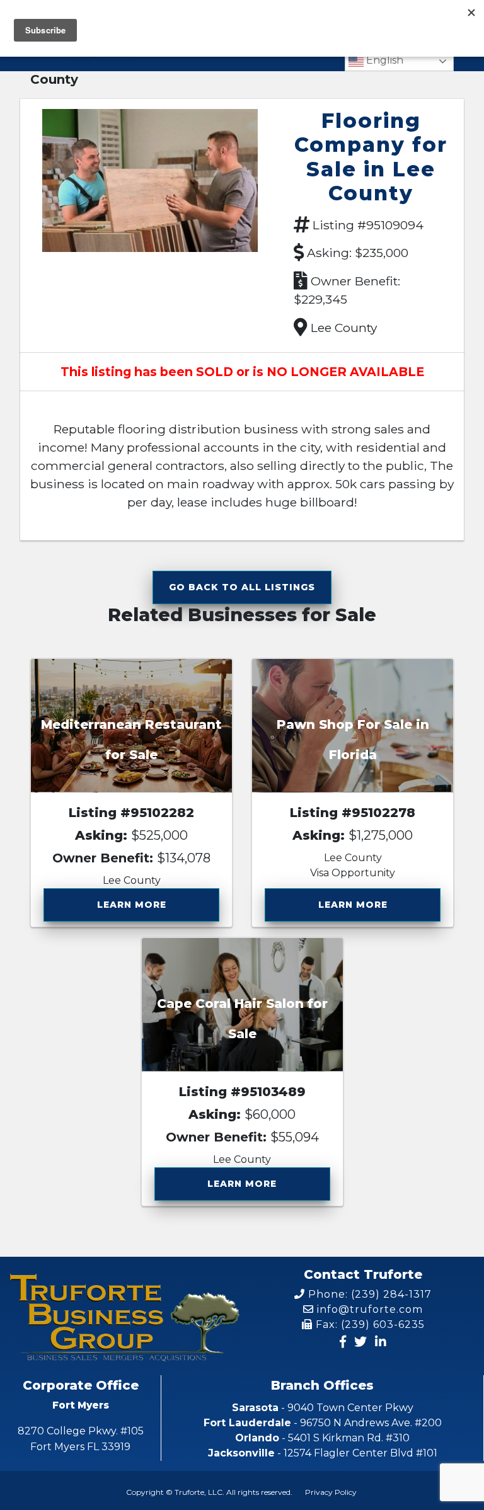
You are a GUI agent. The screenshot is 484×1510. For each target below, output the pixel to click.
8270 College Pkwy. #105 (81, 1439)
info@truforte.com (368, 1309)
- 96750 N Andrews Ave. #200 (323, 1423)
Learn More (131, 904)
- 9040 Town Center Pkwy (322, 1408)
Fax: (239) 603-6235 (369, 1324)
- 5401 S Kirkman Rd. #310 (322, 1438)
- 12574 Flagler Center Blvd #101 (322, 1453)
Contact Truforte (363, 1274)
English (383, 60)
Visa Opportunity (352, 873)
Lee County (344, 327)
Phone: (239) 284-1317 (368, 1294)
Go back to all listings (242, 587)
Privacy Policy (331, 1492)
